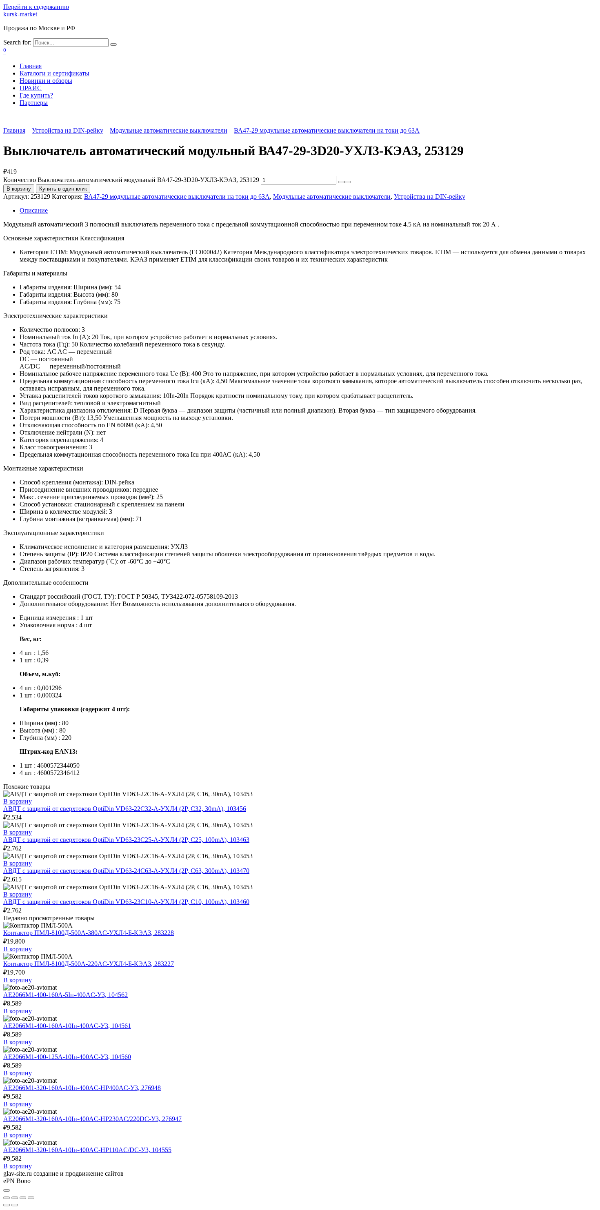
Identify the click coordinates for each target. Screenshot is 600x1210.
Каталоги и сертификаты (54, 73)
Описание (34, 210)
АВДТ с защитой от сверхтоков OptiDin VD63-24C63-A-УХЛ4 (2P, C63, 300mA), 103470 (126, 870)
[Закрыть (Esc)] (6, 1198)
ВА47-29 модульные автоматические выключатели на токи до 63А (327, 130)
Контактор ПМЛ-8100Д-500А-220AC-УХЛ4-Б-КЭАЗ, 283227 (88, 963)
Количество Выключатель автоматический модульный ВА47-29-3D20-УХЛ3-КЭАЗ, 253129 (131, 179)
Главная (31, 65)
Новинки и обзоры (46, 80)
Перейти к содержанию (36, 6)
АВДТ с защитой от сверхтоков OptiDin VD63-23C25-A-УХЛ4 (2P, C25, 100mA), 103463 (126, 839)
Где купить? (36, 95)
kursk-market (20, 14)
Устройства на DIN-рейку (67, 130)
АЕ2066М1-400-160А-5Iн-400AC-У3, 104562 (65, 994)
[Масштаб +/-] (31, 1198)
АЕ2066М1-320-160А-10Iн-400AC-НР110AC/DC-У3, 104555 (87, 1149)
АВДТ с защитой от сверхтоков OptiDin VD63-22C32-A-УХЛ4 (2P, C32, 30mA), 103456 (124, 808)
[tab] (308, 210)
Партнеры (34, 102)
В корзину (19, 189)
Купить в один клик (63, 189)
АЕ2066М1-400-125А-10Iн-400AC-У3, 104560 (67, 1056)
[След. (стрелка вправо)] (14, 1205)
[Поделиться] (14, 1198)
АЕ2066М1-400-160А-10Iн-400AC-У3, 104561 (67, 1025)
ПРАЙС (31, 87)
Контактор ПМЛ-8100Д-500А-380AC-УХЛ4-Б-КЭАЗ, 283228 (88, 932)
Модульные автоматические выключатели (168, 130)
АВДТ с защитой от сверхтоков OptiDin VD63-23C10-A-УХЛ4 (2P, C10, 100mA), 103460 (126, 901)
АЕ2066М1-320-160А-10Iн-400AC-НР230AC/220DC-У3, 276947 (92, 1118)
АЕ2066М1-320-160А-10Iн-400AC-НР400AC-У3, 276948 (82, 1087)
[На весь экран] (23, 1198)
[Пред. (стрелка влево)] (6, 1205)
